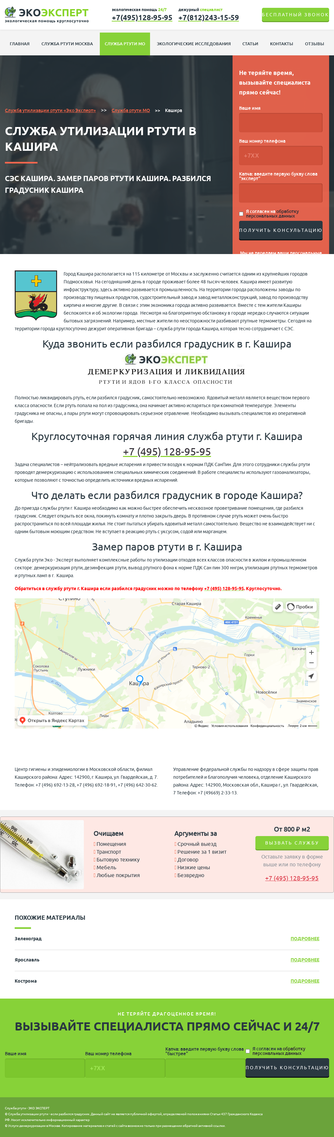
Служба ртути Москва (67, 44)
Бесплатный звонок (295, 15)
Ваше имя (250, 108)
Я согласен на (272, 213)
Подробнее (305, 939)
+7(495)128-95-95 (142, 17)
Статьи (250, 44)
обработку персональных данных (272, 213)
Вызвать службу (292, 843)
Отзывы (314, 44)
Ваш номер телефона (262, 141)
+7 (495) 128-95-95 (167, 452)
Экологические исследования (194, 44)
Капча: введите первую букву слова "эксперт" (278, 176)
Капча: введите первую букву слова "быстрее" (204, 1051)
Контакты (281, 44)
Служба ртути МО (125, 44)
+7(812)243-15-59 (208, 17)
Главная (20, 44)
